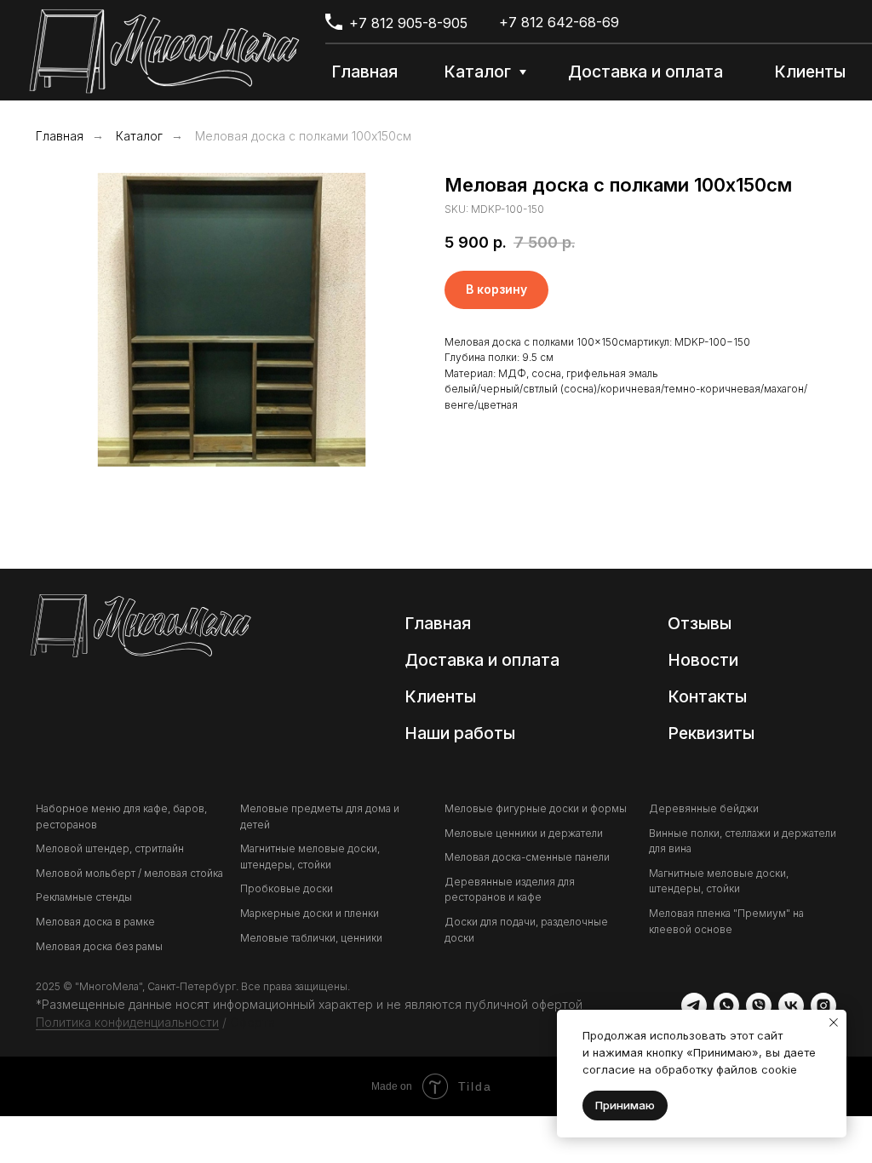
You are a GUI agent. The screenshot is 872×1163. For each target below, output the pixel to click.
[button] (713, 734)
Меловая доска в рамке (95, 921)
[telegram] (694, 1005)
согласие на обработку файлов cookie (689, 1069)
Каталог (139, 136)
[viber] (759, 1005)
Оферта (252, 1022)
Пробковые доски (286, 888)
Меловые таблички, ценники (311, 937)
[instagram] (823, 1005)
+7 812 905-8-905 (408, 23)
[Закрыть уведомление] (833, 1022)
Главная (59, 136)
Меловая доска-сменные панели (527, 857)
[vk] (791, 1005)
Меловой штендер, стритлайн (110, 848)
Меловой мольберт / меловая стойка (129, 873)
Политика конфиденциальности (127, 1022)
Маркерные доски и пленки (309, 913)
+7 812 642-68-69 (559, 22)
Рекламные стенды (84, 897)
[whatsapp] (726, 1005)
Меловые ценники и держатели (524, 833)
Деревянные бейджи (704, 808)
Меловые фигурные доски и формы (536, 808)
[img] (164, 51)
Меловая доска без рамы (99, 946)
